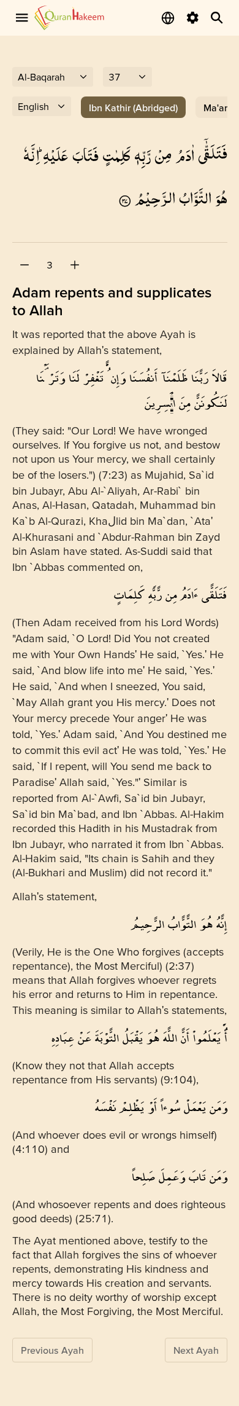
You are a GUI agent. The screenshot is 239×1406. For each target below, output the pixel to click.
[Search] (217, 18)
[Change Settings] (192, 18)
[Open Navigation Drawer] (22, 18)
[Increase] (75, 265)
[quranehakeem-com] (69, 17)
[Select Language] (168, 18)
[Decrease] (24, 265)
